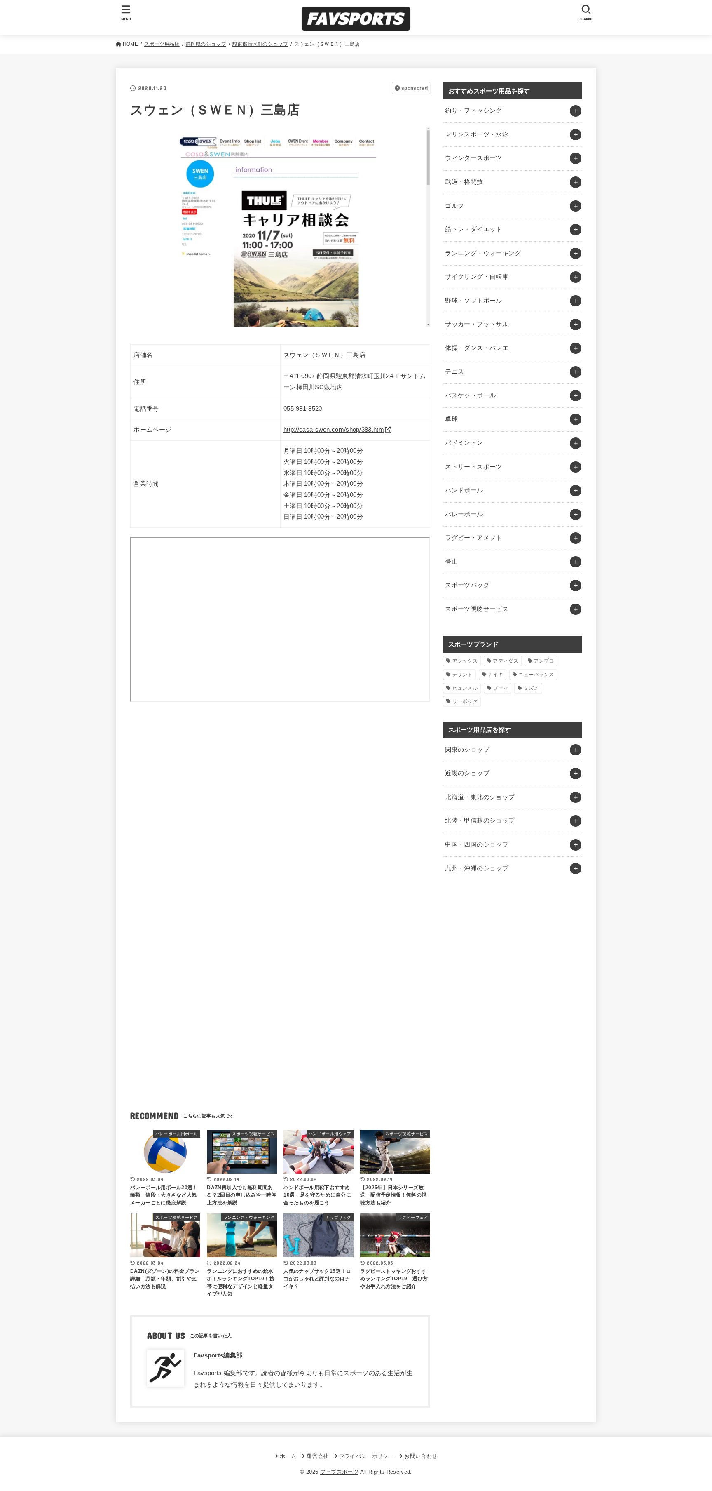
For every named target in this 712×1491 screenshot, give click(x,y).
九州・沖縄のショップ (476, 868)
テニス (454, 371)
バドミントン (464, 443)
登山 (451, 561)
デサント (462, 674)
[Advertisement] (280, 787)
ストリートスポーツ (473, 466)
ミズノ (531, 688)
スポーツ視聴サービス (476, 609)
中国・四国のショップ (476, 844)
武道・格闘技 (464, 182)
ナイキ (495, 674)
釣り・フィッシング (473, 110)
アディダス (505, 661)
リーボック (465, 701)
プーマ (500, 688)
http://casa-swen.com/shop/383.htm (333, 429)
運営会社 (317, 1456)
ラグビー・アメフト (473, 537)
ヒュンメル (465, 688)
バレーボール (464, 514)
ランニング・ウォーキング (483, 253)
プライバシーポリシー (366, 1456)
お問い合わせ (420, 1456)
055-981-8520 (302, 408)
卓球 (451, 419)
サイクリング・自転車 (476, 276)
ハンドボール (464, 490)
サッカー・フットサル (476, 324)
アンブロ (544, 661)
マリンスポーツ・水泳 (476, 134)
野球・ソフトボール (473, 300)
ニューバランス (536, 674)
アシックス (465, 661)
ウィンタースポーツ (473, 158)
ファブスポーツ (339, 1472)
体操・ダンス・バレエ (476, 348)
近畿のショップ (467, 773)
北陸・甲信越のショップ (480, 820)
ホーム (288, 1456)
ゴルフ (454, 205)
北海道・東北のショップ (480, 797)
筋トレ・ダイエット (473, 229)
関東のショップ (467, 749)
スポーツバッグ (467, 585)
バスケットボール (470, 395)
